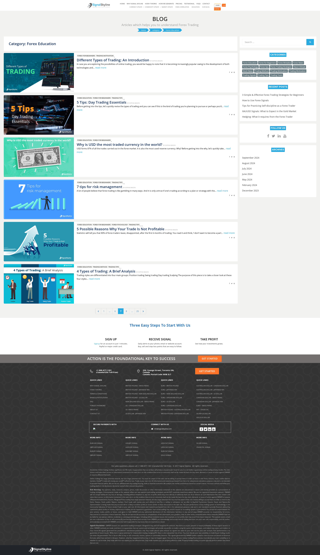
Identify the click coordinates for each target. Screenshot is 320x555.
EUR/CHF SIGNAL (167, 451)
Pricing (179, 3)
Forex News (298, 62)
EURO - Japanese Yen (169, 390)
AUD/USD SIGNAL (132, 447)
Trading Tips (117, 98)
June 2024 (247, 174)
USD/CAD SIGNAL (167, 447)
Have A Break (299, 67)
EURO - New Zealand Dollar (172, 394)
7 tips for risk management (99, 186)
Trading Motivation (105, 56)
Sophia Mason (157, 61)
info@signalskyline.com (163, 429)
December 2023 (250, 190)
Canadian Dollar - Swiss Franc (209, 397)
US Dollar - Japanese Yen (136, 413)
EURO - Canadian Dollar (171, 405)
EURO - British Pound (170, 386)
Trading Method (100, 267)
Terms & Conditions (98, 394)
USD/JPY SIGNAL (132, 443)
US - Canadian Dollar (134, 405)
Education (196, 7)
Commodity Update (152, 7)
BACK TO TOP (304, 550)
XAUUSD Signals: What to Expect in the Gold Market (269, 111)
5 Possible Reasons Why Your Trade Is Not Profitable (120, 229)
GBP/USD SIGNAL (96, 447)
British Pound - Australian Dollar (175, 409)
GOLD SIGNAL (166, 455)
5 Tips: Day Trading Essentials (101, 102)
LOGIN (218, 5)
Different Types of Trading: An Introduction (113, 60)
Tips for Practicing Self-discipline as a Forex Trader (268, 105)
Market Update (167, 7)
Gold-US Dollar (203, 417)
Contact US (95, 413)
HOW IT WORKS (151, 3)
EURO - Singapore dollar (171, 397)
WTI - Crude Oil (202, 409)
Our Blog (205, 7)
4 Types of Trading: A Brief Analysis (106, 271)
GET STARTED (210, 358)
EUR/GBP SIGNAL (132, 451)
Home (122, 3)
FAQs (198, 3)
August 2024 (248, 163)
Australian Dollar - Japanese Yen (210, 390)
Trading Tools (276, 75)
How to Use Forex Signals (255, 100)
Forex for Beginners (86, 56)
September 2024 (250, 157)
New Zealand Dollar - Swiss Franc (140, 401)
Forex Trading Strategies (281, 67)
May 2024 (247, 179)
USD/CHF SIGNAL (167, 443)
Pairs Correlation (182, 7)
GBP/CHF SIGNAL (132, 455)
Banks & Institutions (99, 397)
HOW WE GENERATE (166, 3)
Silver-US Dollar (203, 413)
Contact (206, 3)
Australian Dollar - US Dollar (209, 394)
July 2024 (247, 168)
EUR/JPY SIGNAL (96, 451)
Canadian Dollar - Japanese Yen (209, 401)
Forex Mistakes (284, 62)
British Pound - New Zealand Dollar (141, 394)
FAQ (91, 401)
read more (100, 67)
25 (138, 311)
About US (94, 409)
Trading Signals (249, 75)
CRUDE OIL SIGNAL (203, 447)
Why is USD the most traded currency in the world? (119, 144)
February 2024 (249, 185)
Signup (97, 343)
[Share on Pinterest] (234, 73)
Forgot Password (97, 405)
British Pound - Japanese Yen (138, 390)
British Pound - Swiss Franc (137, 386)
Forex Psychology (120, 225)
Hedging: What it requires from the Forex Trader (267, 116)
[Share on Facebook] (229, 73)
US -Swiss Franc (132, 409)
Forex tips (264, 67)
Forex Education (84, 98)
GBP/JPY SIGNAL (96, 455)
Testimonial (189, 3)
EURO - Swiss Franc (204, 405)
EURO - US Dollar (168, 401)
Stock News (248, 71)
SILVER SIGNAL (202, 443)
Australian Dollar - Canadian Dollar (212, 386)
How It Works (96, 390)
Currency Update (136, 7)
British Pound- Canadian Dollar (175, 413)
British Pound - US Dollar (136, 397)
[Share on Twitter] (231, 73)
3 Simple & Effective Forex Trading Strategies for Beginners (273, 94)
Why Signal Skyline (135, 3)
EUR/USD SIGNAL (96, 443)
